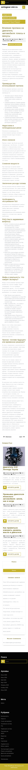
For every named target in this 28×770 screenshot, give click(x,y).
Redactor (16, 39)
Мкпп (2, 738)
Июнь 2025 (4, 690)
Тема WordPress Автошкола (13, 765)
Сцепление (4, 741)
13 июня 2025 (8, 39)
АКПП (2, 733)
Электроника (4, 759)
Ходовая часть (5, 744)
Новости (3, 718)
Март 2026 (4, 682)
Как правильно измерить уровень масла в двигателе (12, 530)
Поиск (14, 562)
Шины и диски (5, 746)
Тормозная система (6, 728)
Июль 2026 (4, 675)
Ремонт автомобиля (6, 751)
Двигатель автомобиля (9, 17)
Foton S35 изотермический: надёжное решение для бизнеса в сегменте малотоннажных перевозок (14, 585)
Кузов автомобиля (6, 755)
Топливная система (6, 723)
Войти (2, 703)
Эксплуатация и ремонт (7, 749)
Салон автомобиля (6, 721)
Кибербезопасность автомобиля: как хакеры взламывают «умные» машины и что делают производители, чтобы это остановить (13, 598)
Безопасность (5, 716)
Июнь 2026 (4, 677)
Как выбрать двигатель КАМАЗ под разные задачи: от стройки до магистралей (13, 628)
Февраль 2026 (5, 685)
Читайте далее (11, 488)
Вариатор (3, 736)
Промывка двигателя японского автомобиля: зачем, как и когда (13, 497)
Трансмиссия (4, 731)
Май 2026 (3, 680)
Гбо (2, 726)
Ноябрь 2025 (4, 687)
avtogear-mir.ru (9, 7)
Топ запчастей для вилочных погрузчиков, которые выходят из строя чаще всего (13, 612)
